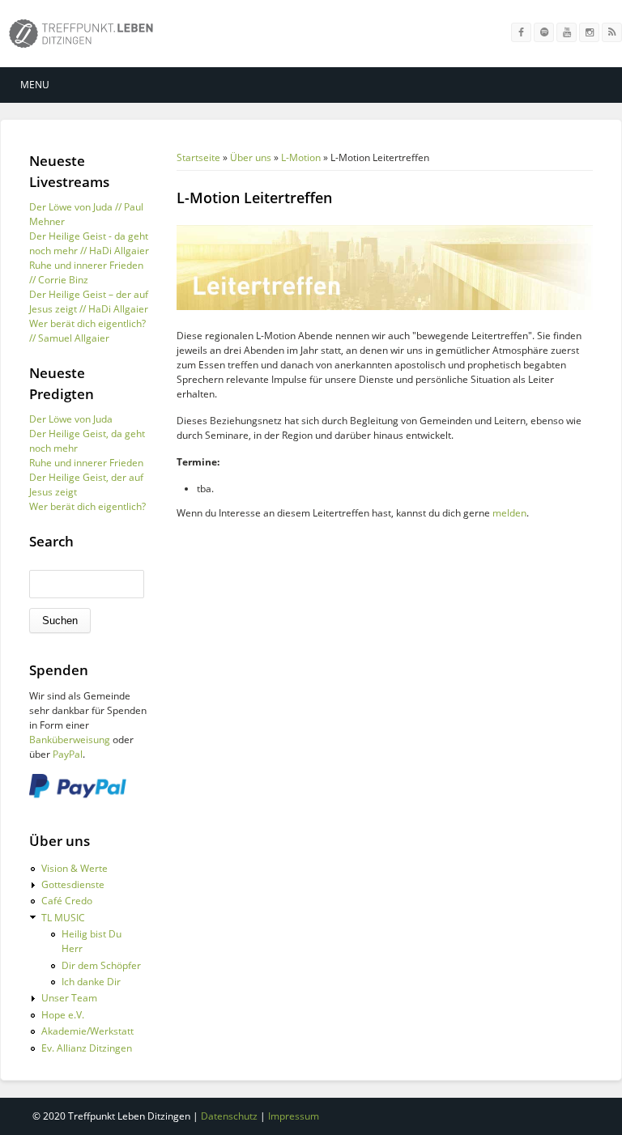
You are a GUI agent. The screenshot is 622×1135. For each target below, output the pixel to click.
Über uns (250, 157)
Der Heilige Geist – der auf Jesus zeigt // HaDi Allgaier (88, 301)
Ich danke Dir (91, 981)
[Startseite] (81, 37)
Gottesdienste (72, 884)
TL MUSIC (63, 918)
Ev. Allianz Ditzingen (86, 1048)
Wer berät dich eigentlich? (87, 506)
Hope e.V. (62, 1015)
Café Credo (66, 901)
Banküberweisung (69, 739)
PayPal (68, 754)
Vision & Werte (74, 868)
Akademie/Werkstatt (87, 1031)
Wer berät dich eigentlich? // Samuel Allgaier (87, 331)
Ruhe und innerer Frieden (86, 463)
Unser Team (69, 998)
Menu (34, 84)
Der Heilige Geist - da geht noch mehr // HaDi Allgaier (89, 243)
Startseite (198, 157)
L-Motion (301, 157)
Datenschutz (229, 1116)
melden (509, 513)
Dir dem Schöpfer (101, 965)
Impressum (293, 1116)
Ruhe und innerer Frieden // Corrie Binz (86, 272)
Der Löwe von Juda (71, 419)
